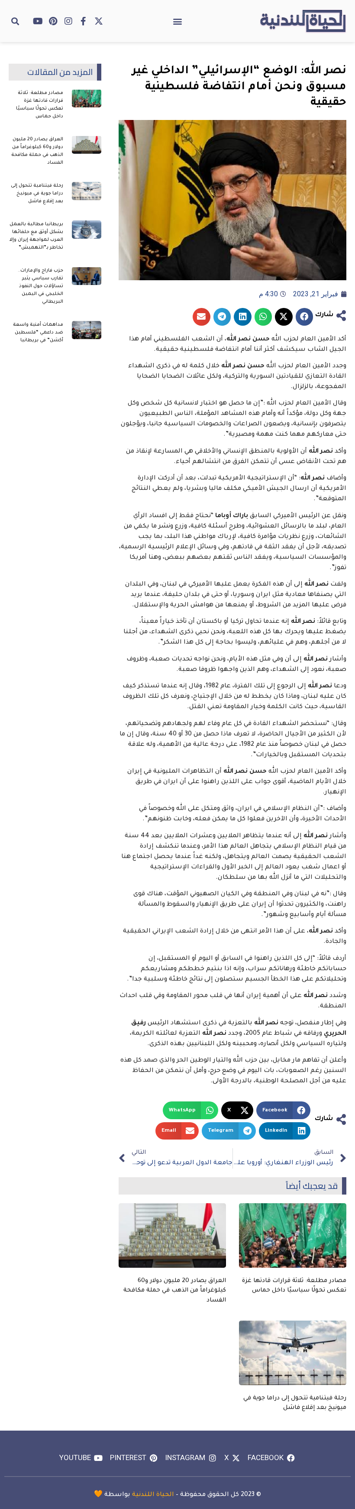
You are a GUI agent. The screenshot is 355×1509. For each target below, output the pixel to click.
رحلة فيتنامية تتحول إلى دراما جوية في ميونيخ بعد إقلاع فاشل (37, 193)
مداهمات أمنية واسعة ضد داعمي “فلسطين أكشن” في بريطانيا (38, 332)
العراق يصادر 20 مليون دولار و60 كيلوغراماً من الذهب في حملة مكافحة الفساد (174, 1291)
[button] (178, 21)
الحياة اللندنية (153, 1495)
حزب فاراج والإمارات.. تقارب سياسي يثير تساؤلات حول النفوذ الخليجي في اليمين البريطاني (40, 286)
